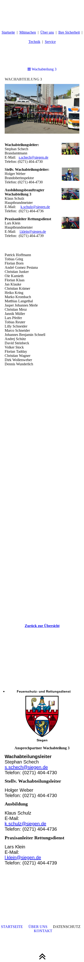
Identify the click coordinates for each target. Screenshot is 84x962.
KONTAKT (43, 931)
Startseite (8, 32)
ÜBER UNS (37, 927)
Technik (34, 42)
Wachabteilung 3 (43, 69)
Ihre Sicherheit (69, 32)
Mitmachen (27, 32)
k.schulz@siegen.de (35, 207)
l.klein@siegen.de (33, 232)
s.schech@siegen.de (33, 157)
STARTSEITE (12, 927)
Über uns (47, 32)
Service (50, 42)
